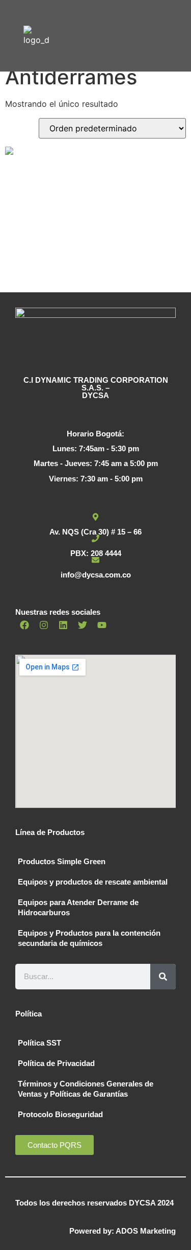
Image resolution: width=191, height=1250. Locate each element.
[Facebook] (24, 625)
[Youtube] (102, 625)
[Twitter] (82, 625)
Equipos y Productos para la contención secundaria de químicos (89, 938)
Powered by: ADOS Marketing (122, 1230)
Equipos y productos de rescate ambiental (93, 881)
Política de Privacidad (56, 1063)
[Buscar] (163, 976)
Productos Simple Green (61, 861)
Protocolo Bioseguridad (60, 1114)
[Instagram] (44, 625)
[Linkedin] (63, 625)
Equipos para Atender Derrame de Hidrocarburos (78, 907)
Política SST (39, 1042)
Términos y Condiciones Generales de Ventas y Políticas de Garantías (85, 1088)
